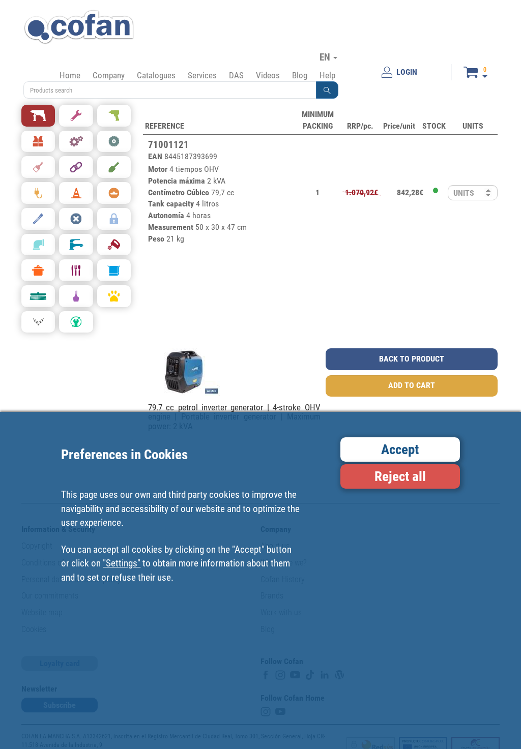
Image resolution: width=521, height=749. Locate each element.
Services (202, 75)
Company (109, 75)
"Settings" (121, 563)
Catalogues (156, 75)
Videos (268, 75)
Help (327, 75)
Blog (299, 75)
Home (70, 75)
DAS (236, 75)
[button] (327, 90)
